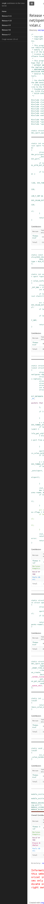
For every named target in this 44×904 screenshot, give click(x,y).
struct (41, 131)
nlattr (39, 296)
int (39, 143)
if (40, 163)
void (34, 701)
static (34, 131)
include (35, 100)
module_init (36, 794)
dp (43, 374)
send (42, 683)
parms (37, 374)
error (33, 538)
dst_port (35, 159)
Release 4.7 (6, 34)
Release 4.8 (6, 30)
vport (38, 146)
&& (42, 196)
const (40, 255)
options (37, 379)
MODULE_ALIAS (37, 809)
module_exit (36, 798)
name (39, 492)
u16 (33, 429)
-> (41, 374)
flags (37, 512)
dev (40, 490)
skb (33, 183)
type (33, 261)
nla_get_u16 (37, 433)
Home (4, 11)
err (40, 303)
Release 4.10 (7, 21)
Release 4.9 (6, 25)
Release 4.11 (7, 16)
